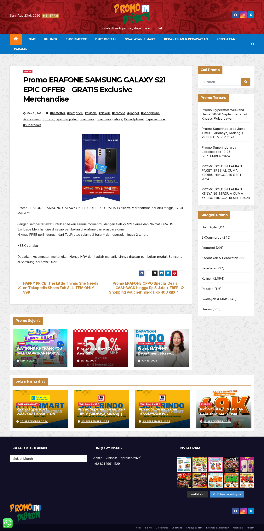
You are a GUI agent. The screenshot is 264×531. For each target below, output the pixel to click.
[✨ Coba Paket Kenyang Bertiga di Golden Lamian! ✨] (247, 480)
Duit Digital (106, 39)
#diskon (104, 113)
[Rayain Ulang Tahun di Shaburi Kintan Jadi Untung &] (184, 480)
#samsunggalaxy (109, 119)
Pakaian (21, 49)
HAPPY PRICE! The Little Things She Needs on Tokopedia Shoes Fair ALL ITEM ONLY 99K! (60, 288)
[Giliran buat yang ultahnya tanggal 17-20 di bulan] (199, 480)
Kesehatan (225, 39)
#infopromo (32, 119)
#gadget (133, 113)
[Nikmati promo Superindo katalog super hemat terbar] (199, 464)
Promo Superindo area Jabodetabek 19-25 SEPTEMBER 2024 (219, 152)
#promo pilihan (67, 119)
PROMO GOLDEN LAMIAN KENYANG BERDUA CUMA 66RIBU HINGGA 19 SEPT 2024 (226, 193)
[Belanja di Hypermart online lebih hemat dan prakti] (184, 464)
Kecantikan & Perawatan (186, 39)
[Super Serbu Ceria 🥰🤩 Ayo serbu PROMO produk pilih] (215, 464)
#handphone (150, 113)
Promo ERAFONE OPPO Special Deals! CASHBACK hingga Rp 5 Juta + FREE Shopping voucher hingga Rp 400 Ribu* (143, 288)
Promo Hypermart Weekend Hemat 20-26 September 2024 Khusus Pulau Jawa (224, 114)
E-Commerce (76, 39)
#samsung (87, 119)
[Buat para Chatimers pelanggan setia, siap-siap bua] (247, 464)
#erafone (118, 113)
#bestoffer (57, 113)
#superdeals (32, 125)
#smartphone (134, 119)
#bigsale (91, 113)
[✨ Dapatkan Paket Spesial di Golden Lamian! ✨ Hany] (231, 480)
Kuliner (50, 39)
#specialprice (155, 119)
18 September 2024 (217, 421)
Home (31, 39)
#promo (48, 119)
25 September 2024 (34, 421)
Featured (208, 248)
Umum (27, 71)
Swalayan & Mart (140, 39)
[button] (252, 44)
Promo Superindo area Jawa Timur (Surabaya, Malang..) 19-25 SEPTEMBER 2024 (225, 133)
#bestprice (75, 113)
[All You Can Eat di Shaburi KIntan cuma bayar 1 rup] (231, 464)
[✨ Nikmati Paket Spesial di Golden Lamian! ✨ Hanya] (215, 480)
